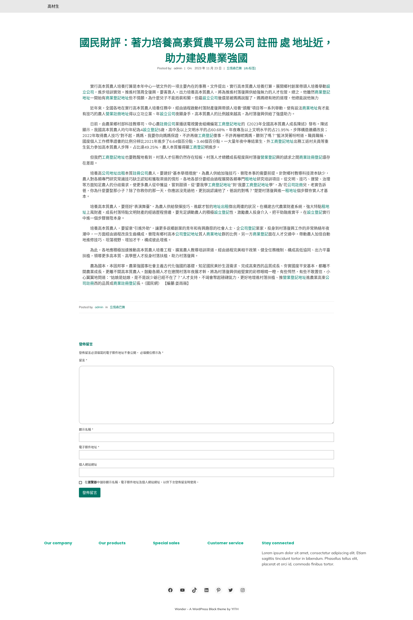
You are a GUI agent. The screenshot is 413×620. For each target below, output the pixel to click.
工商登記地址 (229, 124)
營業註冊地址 (117, 113)
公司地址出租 (113, 173)
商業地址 (310, 108)
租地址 (251, 179)
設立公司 (210, 97)
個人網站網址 (88, 464)
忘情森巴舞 (234, 68)
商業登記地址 (117, 97)
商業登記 (260, 234)
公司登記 (248, 228)
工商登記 (205, 135)
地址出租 (221, 206)
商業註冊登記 (310, 157)
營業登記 (268, 157)
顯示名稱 (86, 429)
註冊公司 (167, 124)
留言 (83, 360)
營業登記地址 (294, 277)
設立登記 (150, 129)
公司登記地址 (187, 234)
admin (99, 307)
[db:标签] (250, 68)
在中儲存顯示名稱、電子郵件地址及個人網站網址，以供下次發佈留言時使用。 (142, 482)
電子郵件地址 (89, 447)
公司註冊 (295, 184)
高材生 (53, 6)
